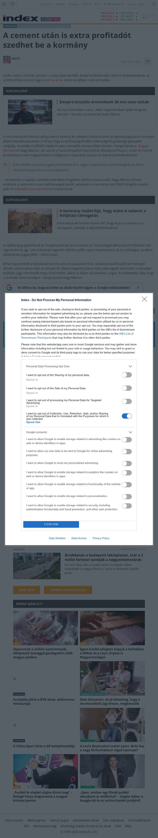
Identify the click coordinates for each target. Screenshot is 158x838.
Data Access (79, 538)
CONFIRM (51, 524)
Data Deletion (57, 538)
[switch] (127, 374)
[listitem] (79, 366)
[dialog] (79, 419)
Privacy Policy (100, 538)
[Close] (145, 300)
